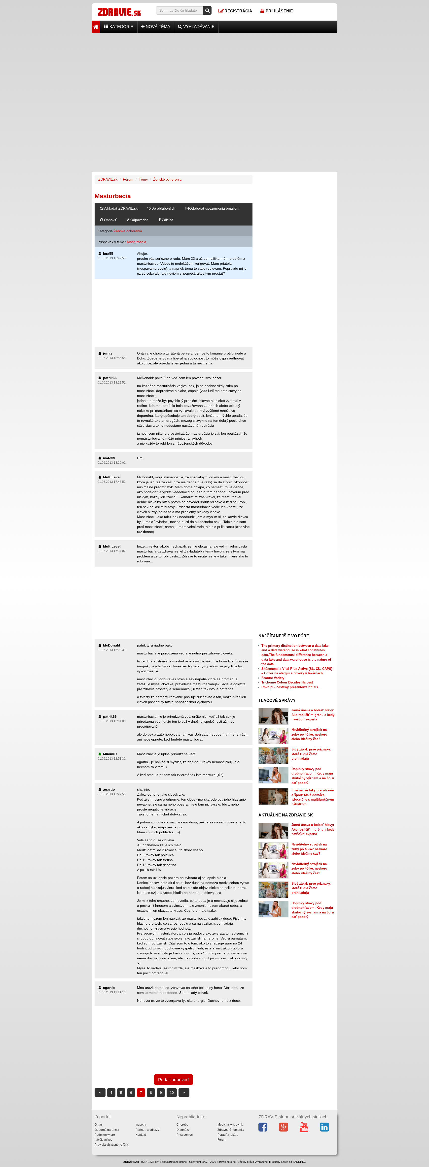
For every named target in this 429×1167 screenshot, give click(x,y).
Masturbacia (136, 242)
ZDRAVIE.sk (107, 179)
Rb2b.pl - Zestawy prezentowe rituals (289, 687)
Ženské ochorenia (167, 179)
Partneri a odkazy (147, 1130)
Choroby (182, 1124)
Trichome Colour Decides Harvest (287, 682)
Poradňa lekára (227, 1134)
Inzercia (141, 1124)
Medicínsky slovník (230, 1124)
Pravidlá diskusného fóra (111, 1144)
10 (172, 1093)
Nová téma (157, 26)
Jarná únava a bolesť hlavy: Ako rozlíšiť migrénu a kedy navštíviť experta (312, 714)
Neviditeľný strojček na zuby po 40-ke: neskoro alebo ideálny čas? (309, 734)
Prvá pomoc (185, 1134)
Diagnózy (183, 1130)
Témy (143, 179)
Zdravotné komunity (230, 1130)
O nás (99, 1124)
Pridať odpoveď (173, 1079)
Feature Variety (272, 678)
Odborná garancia (107, 1130)
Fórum (128, 179)
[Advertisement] (214, 67)
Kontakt (141, 1134)
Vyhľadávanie (198, 26)
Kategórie (120, 26)
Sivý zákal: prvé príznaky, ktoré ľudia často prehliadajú (311, 753)
